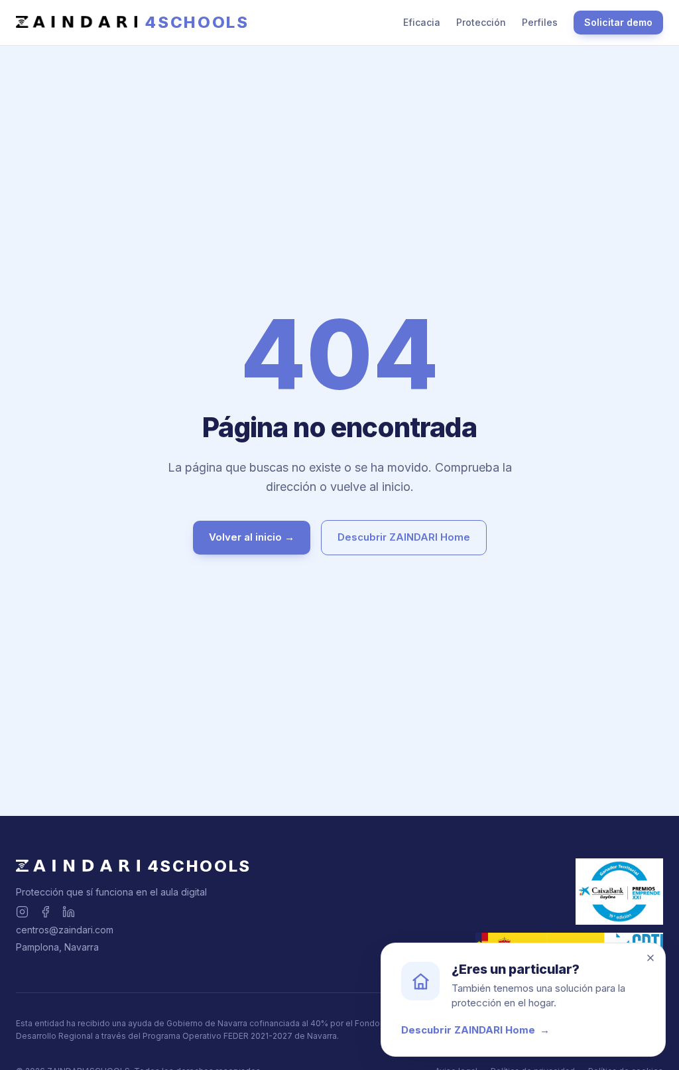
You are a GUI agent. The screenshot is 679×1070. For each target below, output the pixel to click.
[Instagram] (22, 911)
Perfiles (540, 22)
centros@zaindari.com (64, 929)
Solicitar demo (618, 22)
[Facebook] (45, 911)
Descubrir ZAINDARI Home (404, 537)
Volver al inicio (251, 537)
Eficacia (421, 22)
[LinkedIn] (68, 911)
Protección (481, 22)
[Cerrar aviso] (650, 958)
